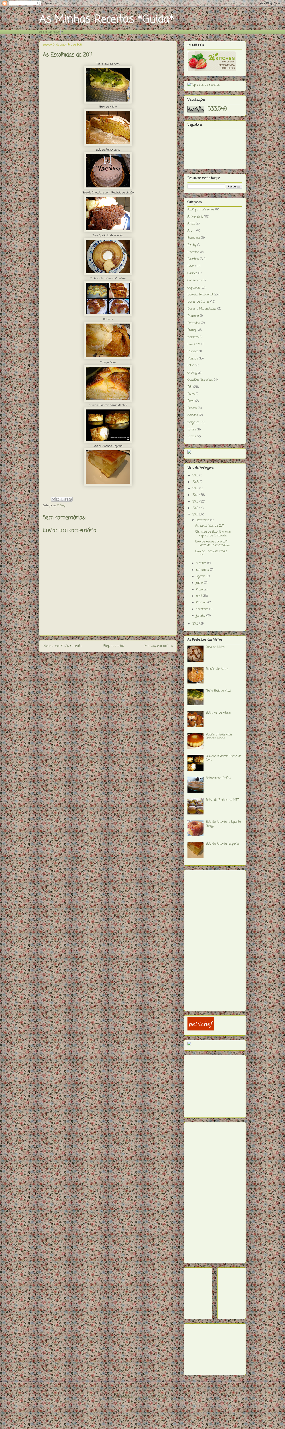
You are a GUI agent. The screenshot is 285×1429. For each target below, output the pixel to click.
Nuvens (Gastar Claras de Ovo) (223, 758)
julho (200, 583)
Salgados (193, 422)
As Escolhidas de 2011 (209, 525)
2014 (196, 495)
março (201, 602)
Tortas (191, 436)
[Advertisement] (205, 939)
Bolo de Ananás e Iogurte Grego (223, 824)
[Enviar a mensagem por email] (53, 499)
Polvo (190, 401)
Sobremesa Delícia (218, 778)
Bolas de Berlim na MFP (222, 800)
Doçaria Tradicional (200, 294)
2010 (195, 623)
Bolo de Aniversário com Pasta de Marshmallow (212, 543)
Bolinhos (193, 259)
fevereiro (202, 609)
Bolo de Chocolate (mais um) (211, 553)
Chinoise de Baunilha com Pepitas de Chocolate (213, 534)
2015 (196, 488)
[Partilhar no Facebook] (66, 499)
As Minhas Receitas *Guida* (106, 20)
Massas (192, 358)
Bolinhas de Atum (218, 712)
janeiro (201, 615)
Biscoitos (193, 252)
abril (199, 596)
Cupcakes (194, 287)
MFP (190, 365)
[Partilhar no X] (62, 499)
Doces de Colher (198, 301)
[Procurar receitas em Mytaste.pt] (203, 85)
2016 (196, 482)
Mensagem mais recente (62, 646)
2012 (196, 508)
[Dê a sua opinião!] (57, 499)
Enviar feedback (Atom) (116, 658)
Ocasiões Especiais (200, 380)
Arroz (191, 223)
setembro (203, 570)
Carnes (192, 273)
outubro (201, 563)
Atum (191, 230)
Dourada (193, 316)
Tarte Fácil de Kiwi (218, 691)
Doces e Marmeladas (201, 309)
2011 (195, 514)
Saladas (192, 415)
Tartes (191, 429)
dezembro (203, 520)
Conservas (194, 280)
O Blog (61, 505)
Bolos (190, 266)
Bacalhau (193, 238)
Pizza (191, 394)
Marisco (192, 351)
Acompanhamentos (200, 209)
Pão (189, 387)
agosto (201, 576)
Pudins (192, 408)
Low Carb (193, 344)
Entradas (193, 323)
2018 (196, 475)
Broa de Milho (215, 647)
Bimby (191, 245)
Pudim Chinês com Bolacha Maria (219, 736)
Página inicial (113, 646)
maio (200, 589)
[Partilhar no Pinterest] (70, 499)
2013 (196, 501)
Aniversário (195, 216)
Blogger (169, 1397)
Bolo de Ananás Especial (222, 843)
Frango (192, 330)
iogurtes (193, 337)
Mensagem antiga (159, 646)
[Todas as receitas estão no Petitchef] (200, 1029)
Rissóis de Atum (217, 669)
